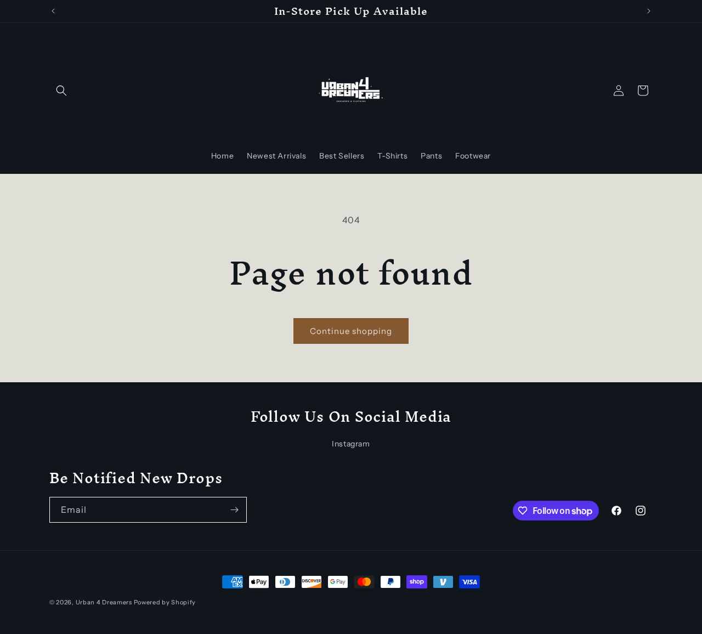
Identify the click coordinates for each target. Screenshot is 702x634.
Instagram (351, 444)
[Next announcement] (649, 11)
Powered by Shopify (165, 602)
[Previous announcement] (53, 11)
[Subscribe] (234, 510)
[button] (61, 90)
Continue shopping (351, 331)
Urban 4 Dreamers (104, 602)
